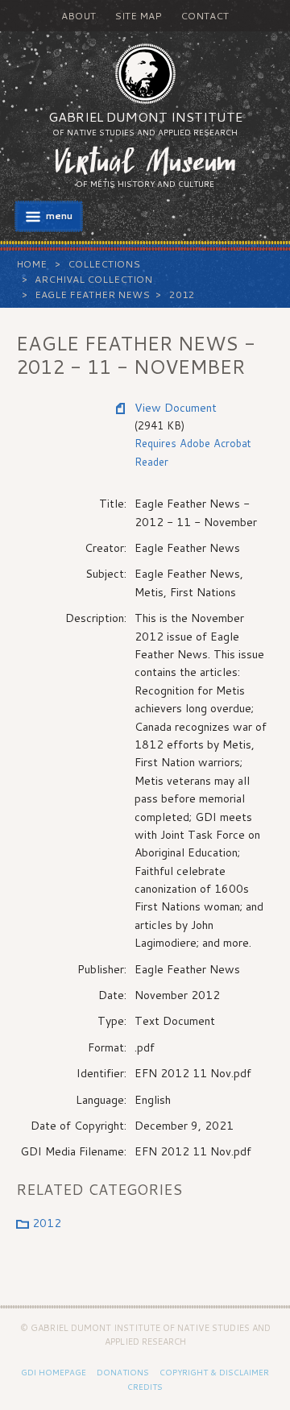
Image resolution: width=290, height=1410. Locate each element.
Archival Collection (93, 279)
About (78, 16)
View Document (176, 408)
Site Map (138, 16)
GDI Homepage (53, 1372)
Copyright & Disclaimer (214, 1372)
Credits (145, 1386)
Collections (104, 264)
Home (31, 264)
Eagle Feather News (92, 294)
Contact (204, 16)
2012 (182, 294)
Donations (123, 1372)
